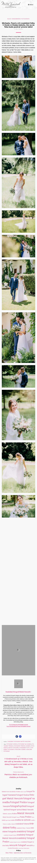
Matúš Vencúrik (14, 750)
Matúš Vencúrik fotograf (9, 820)
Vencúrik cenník (20, 752)
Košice (14, 816)
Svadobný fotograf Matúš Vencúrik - (19, 744)
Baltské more (5, 794)
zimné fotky (20, 851)
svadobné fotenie (22, 826)
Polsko (22, 820)
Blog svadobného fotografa (18, 19)
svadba (13, 823)
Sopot (9, 823)
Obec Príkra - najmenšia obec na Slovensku (18, 855)
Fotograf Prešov (18, 805)
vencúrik (29, 848)
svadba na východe (23, 823)
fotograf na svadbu (24, 747)
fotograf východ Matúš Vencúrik (21, 812)
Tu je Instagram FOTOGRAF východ (18, 727)
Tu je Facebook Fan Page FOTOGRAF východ (18, 729)
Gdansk (5, 816)
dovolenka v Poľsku (15, 794)
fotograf (29, 794)
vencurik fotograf (17, 848)
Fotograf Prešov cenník (22, 748)
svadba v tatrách (11, 826)
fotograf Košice (12, 747)
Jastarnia (9, 816)
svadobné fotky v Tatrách (23, 830)
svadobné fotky (25, 750)
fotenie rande (23, 794)
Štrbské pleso (26, 851)
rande (3, 823)
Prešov (28, 819)
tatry (7, 848)
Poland (18, 820)
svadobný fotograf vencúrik (15, 844)
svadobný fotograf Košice (10, 837)
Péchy (33, 820)
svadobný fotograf (26, 834)
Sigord (6, 823)
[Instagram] (20, 739)
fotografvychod (18, 808)
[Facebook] (16, 739)
